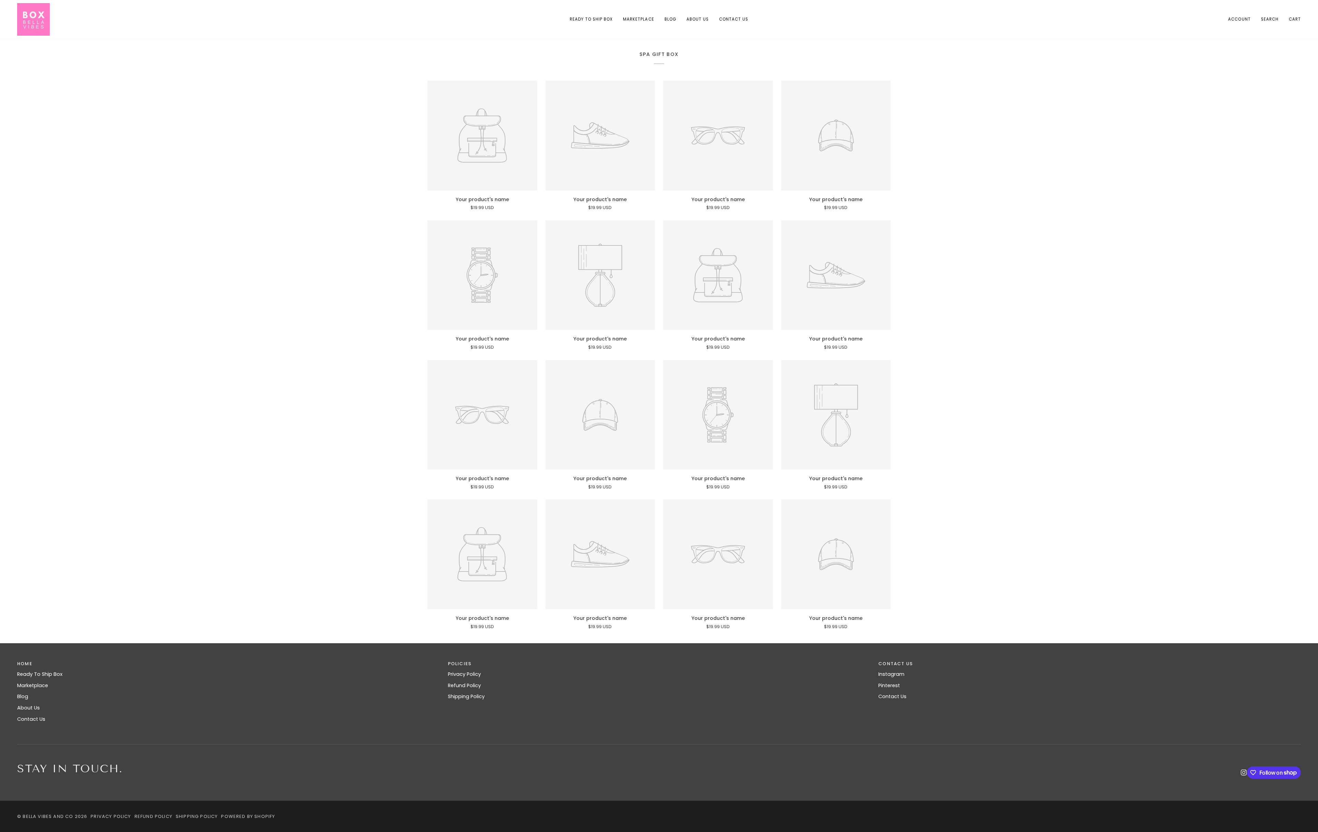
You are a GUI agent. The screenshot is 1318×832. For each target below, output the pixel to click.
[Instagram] (1244, 773)
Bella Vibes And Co (48, 816)
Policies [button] (459, 663)
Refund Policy (464, 685)
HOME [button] (24, 663)
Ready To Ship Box (39, 674)
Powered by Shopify (248, 816)
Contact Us (31, 719)
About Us (28, 707)
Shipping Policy (466, 696)
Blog (22, 696)
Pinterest (889, 685)
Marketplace (32, 685)
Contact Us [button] (895, 663)
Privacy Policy (464, 674)
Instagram (891, 674)
